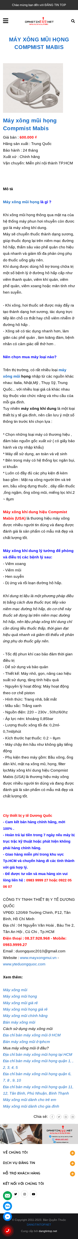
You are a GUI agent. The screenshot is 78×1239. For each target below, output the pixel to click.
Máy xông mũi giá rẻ (20, 1003)
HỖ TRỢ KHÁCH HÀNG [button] (21, 1173)
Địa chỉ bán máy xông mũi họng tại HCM (37, 1054)
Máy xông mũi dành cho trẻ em (29, 1100)
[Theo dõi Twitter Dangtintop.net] (15, 1193)
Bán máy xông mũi (19, 1022)
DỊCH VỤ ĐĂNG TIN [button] (19, 1163)
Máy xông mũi (15, 990)
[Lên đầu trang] (68, 1229)
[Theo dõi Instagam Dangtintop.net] (24, 1193)
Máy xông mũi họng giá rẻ (25, 1009)
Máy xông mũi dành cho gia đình (31, 1106)
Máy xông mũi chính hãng (25, 1016)
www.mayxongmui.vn (38, 958)
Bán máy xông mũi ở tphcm (26, 1042)
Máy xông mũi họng (21, 202)
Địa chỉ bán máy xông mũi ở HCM (32, 1035)
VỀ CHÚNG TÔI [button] (15, 1152)
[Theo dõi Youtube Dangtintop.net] (33, 1193)
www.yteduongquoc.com (24, 964)
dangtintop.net (48, 1231)
